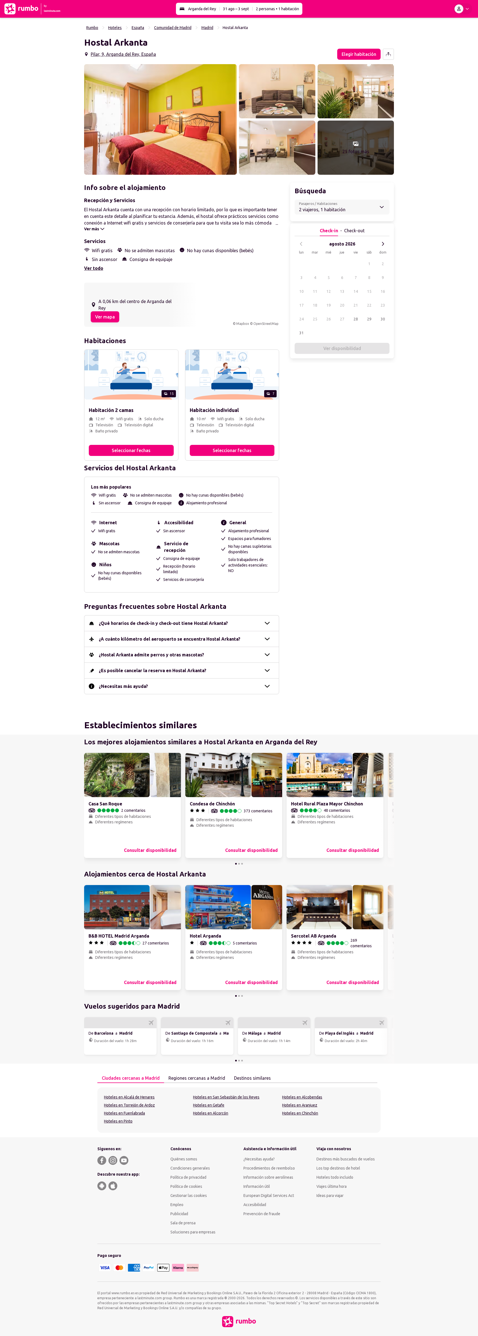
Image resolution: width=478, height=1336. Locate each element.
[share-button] (388, 54)
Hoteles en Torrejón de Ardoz (129, 1105)
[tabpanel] (239, 1110)
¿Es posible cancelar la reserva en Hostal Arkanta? (152, 670)
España (138, 27)
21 (356, 305)
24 (301, 319)
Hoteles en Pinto (118, 1121)
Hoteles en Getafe (208, 1105)
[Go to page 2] (239, 864)
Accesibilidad (254, 1204)
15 (369, 291)
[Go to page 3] (242, 864)
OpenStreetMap (266, 323)
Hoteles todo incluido (334, 1177)
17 (301, 305)
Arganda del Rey (202, 9)
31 (301, 333)
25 (315, 319)
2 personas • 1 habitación (277, 9)
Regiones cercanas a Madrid (196, 1078)
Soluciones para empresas (192, 1232)
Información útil (256, 1186)
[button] (160, 119)
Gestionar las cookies (188, 1195)
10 (301, 291)
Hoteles (115, 27)
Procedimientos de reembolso (269, 1168)
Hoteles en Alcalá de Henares (129, 1097)
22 (369, 305)
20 (342, 305)
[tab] (130, 1078)
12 (328, 291)
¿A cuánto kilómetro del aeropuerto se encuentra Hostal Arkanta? (169, 638)
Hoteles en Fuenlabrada (124, 1113)
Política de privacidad (188, 1177)
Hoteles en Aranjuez (299, 1105)
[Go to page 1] (236, 864)
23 (383, 305)
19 (328, 305)
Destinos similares (252, 1078)
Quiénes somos (183, 1159)
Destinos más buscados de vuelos (345, 1159)
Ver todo (93, 268)
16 (383, 291)
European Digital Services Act (268, 1195)
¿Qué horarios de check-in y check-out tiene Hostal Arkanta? (163, 623)
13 (342, 291)
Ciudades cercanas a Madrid (131, 1078)
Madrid (207, 27)
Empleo (176, 1204)
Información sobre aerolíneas (268, 1177)
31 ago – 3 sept (236, 9)
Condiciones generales (190, 1168)
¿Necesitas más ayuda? (123, 686)
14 (356, 291)
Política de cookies (186, 1186)
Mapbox (242, 323)
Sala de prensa (183, 1223)
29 (369, 319)
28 (356, 319)
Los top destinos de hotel (338, 1168)
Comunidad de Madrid (172, 27)
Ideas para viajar (330, 1195)
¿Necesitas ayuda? (259, 1159)
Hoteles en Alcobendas (302, 1097)
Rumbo (92, 27)
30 (383, 319)
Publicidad (179, 1214)
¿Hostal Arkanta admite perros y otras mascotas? (151, 654)
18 (315, 305)
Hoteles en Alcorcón (210, 1113)
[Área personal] (462, 8)
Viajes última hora (331, 1186)
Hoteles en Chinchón (300, 1113)
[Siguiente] (383, 244)
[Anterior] (301, 244)
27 (342, 319)
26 (328, 319)
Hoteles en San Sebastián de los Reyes (226, 1097)
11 (315, 291)
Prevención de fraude (261, 1214)
